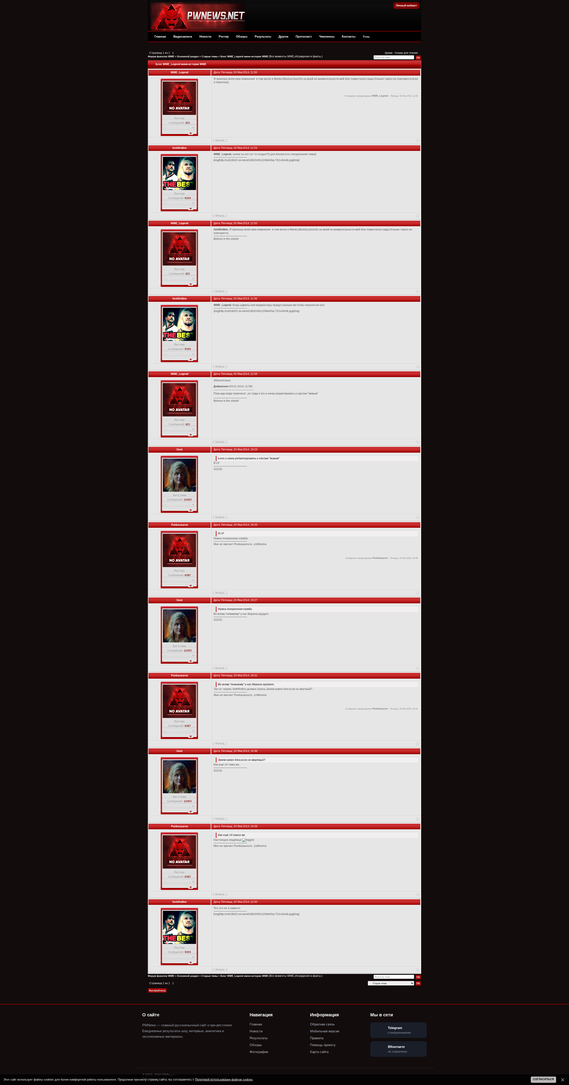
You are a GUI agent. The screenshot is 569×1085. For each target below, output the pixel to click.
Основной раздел (188, 56)
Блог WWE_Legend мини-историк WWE (244, 56)
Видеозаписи (182, 36)
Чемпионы (327, 36)
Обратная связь (322, 1024)
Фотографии (259, 1052)
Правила (316, 1038)
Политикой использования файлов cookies (224, 1079)
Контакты (348, 36)
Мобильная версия (324, 1031)
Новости (205, 36)
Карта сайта (319, 1052)
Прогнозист (304, 36)
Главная (160, 36)
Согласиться (543, 1079)
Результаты (263, 36)
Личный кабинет (406, 5)
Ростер (224, 36)
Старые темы (210, 56)
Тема (366, 36)
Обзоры (241, 36)
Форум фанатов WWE (161, 56)
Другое (283, 36)
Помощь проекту (323, 1045)
